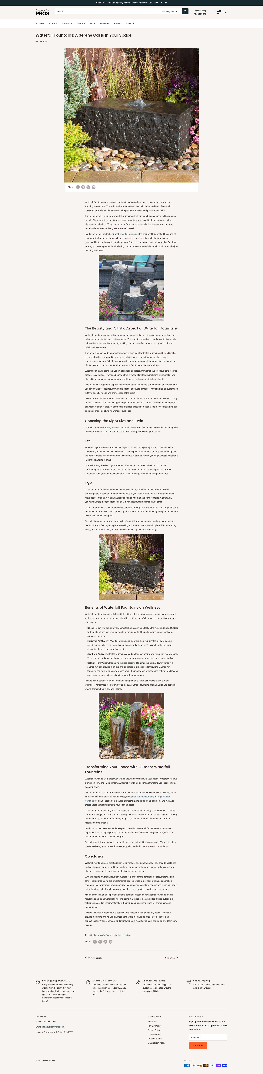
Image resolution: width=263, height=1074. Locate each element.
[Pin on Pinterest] (83, 187)
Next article (170, 958)
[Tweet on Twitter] (88, 187)
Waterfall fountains (123, 935)
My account (200, 14)
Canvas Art (67, 23)
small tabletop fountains (142, 797)
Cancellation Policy (156, 1043)
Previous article (95, 958)
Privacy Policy (154, 1026)
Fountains (40, 23)
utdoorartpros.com (56, 1027)
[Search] (185, 11)
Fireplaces (104, 23)
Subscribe (198, 1045)
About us (152, 1021)
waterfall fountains (129, 234)
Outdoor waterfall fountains (102, 935)
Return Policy (154, 1030)
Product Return (154, 1038)
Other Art (130, 23)
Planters (118, 23)
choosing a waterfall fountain (116, 427)
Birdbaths (53, 23)
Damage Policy (155, 1034)
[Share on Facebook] (78, 187)
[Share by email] (93, 187)
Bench (92, 23)
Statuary (81, 23)
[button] (217, 12)
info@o (45, 1027)
